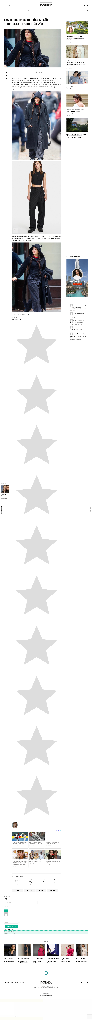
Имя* (19, 917)
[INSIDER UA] (46, 5)
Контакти (6, 982)
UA (87, 6)
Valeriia (24, 823)
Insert (16, 1016)
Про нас (22, 982)
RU (85, 6)
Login (5, 898)
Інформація (14, 982)
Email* (19, 922)
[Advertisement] (77, 200)
